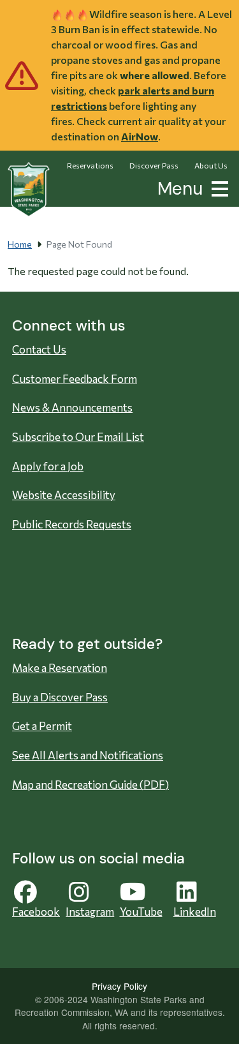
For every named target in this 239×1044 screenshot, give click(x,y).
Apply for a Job (47, 466)
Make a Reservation (59, 668)
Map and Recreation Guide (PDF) (90, 784)
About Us (211, 165)
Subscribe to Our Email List (78, 437)
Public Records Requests (71, 524)
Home (20, 244)
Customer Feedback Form (74, 378)
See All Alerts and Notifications (87, 755)
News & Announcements (72, 407)
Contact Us (39, 349)
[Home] (29, 189)
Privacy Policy (119, 986)
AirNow (139, 136)
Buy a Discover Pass (60, 697)
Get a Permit (42, 726)
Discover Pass (153, 165)
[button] (217, 187)
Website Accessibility (63, 495)
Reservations (90, 165)
